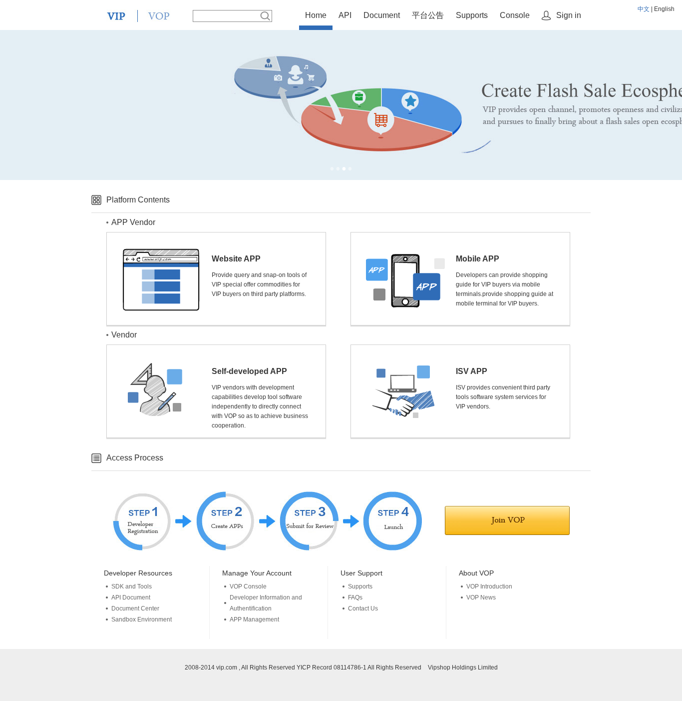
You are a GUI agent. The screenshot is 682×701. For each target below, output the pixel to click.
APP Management (254, 619)
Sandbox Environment (141, 619)
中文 (644, 9)
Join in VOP (507, 520)
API (345, 15)
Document (381, 15)
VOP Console (248, 586)
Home (316, 15)
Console (515, 15)
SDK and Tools (131, 586)
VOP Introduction (489, 586)
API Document (130, 597)
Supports (472, 15)
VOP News (481, 597)
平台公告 (428, 15)
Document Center (135, 608)
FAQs (355, 597)
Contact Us (363, 608)
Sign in (568, 15)
